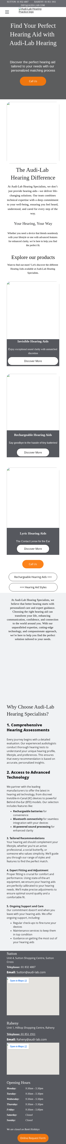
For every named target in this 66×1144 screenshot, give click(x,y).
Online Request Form (33, 1138)
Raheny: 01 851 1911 (45, 2)
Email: (11, 972)
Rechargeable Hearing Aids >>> (33, 577)
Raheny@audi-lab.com (31, 1039)
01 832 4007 (28, 967)
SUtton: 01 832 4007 (18, 2)
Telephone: (14, 967)
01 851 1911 (28, 1034)
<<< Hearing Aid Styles (33, 587)
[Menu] (7, 12)
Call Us (33, 81)
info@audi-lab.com (33, 5)
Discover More (33, 361)
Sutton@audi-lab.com (31, 972)
